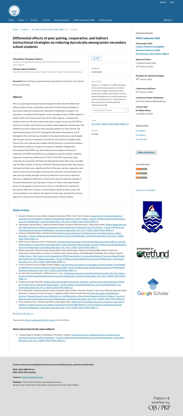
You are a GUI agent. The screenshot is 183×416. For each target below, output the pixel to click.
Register (163, 2)
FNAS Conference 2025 (148, 38)
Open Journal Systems (145, 190)
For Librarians (141, 139)
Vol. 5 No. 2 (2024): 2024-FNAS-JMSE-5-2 (49, 29)
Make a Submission (146, 152)
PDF (98, 58)
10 (28, 313)
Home (11, 20)
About (21, 20)
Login (172, 2)
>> (32, 313)
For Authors (141, 135)
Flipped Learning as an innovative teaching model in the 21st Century (95, 273)
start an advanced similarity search (40, 320)
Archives (46, 20)
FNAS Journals (105, 20)
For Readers (141, 131)
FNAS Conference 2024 (84, 20)
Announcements (61, 20)
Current (34, 20)
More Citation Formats (103, 110)
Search (169, 20)
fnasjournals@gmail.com (32, 377)
